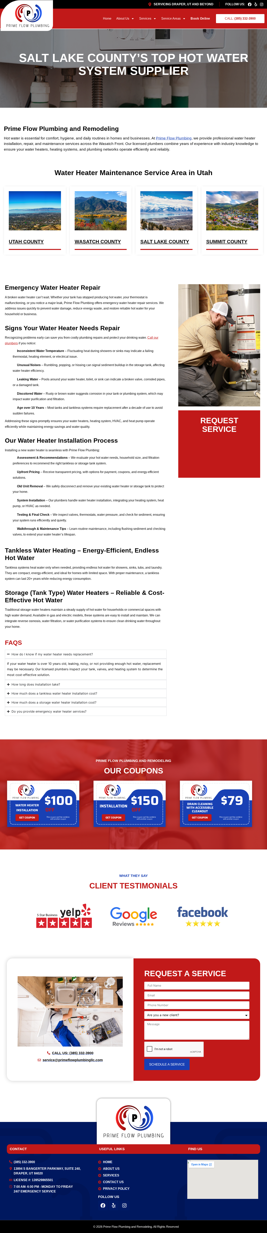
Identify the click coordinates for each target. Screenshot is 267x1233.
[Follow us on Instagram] (262, 4)
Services (145, 18)
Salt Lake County (164, 241)
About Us (122, 18)
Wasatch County (98, 241)
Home (107, 18)
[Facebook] (103, 1205)
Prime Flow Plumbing (174, 138)
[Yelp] (114, 1205)
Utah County (26, 241)
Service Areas (171, 18)
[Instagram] (124, 1205)
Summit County (226, 241)
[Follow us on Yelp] (257, 4)
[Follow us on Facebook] (251, 4)
